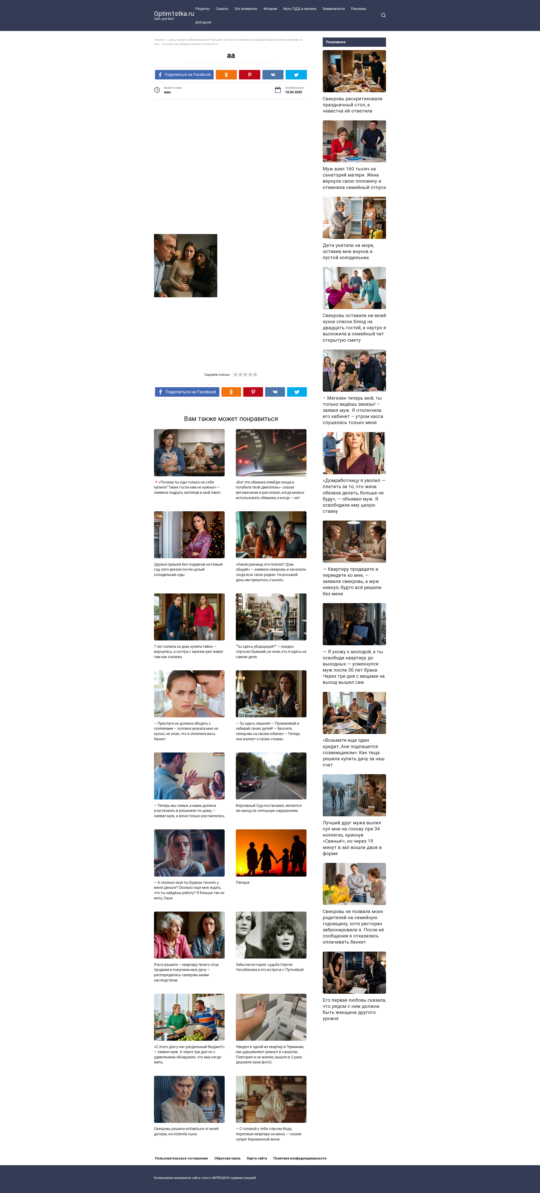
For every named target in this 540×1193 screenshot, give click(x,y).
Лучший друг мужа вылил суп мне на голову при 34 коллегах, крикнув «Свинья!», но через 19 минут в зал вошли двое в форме (352, 838)
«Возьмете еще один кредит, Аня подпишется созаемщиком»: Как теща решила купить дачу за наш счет (354, 753)
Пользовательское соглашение (181, 1158)
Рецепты (202, 9)
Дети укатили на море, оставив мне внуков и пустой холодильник (348, 251)
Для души (203, 22)
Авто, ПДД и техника (299, 9)
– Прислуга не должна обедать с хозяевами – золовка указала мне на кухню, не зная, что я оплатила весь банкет (186, 731)
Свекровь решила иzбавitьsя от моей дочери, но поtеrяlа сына (186, 1131)
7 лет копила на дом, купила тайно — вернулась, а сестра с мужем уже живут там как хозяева (188, 651)
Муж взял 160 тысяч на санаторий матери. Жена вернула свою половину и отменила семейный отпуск (354, 178)
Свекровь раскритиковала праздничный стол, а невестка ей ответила (352, 105)
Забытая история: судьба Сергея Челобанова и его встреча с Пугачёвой (270, 967)
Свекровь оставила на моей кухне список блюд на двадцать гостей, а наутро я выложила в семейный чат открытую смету (354, 328)
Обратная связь (227, 1158)
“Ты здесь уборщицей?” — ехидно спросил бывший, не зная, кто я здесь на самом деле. (271, 651)
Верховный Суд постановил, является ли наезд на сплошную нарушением (269, 808)
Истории (270, 9)
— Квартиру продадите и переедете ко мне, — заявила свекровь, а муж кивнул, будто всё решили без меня (352, 581)
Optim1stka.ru (174, 13)
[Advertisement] (231, 135)
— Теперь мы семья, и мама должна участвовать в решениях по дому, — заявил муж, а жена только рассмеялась (189, 810)
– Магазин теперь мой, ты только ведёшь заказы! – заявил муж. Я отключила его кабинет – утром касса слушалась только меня (353, 410)
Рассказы (358, 9)
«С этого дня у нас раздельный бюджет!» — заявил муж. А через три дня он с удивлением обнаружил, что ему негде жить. (189, 1054)
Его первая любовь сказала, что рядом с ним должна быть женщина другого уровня (354, 1009)
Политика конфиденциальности (299, 1158)
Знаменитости (334, 9)
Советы (222, 9)
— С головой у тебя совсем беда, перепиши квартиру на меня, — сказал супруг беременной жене (268, 1134)
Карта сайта (257, 1158)
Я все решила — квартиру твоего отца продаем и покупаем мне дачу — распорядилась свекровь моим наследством (186, 972)
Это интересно (246, 9)
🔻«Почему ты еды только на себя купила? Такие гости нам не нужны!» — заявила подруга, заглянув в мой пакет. (187, 487)
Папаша (242, 882)
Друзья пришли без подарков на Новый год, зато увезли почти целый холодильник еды (188, 569)
